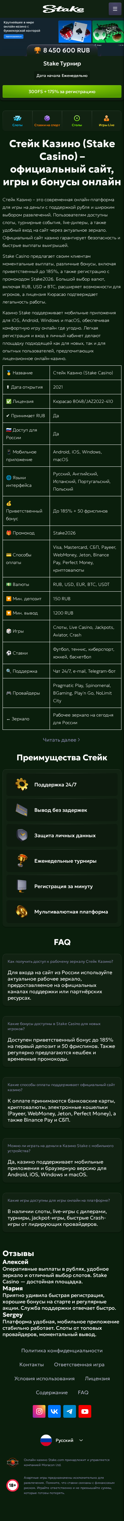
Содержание (52, 1392)
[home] (62, 9)
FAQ (83, 1392)
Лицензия (97, 1378)
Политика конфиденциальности (62, 1350)
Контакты (31, 1364)
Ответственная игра (79, 1364)
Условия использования (44, 1378)
